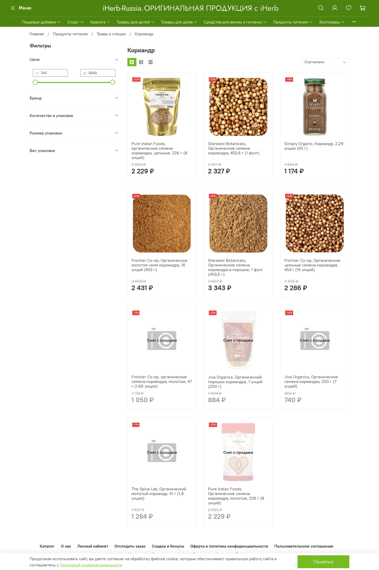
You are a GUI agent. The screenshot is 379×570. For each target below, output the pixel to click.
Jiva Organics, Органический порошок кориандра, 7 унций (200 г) (235, 381)
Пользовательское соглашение (303, 546)
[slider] (35, 82)
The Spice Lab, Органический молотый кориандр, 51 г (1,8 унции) (158, 493)
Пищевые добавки (39, 21)
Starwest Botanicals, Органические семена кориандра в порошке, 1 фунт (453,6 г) (235, 267)
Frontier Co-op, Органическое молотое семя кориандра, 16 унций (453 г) (159, 265)
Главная (37, 33)
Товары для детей (133, 21)
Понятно (323, 561)
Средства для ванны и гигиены (233, 21)
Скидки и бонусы (168, 546)
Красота (97, 21)
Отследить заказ (130, 546)
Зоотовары (329, 21)
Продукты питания (290, 21)
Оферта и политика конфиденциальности (229, 546)
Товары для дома (177, 21)
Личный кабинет (92, 546)
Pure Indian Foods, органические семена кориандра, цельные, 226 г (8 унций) (159, 150)
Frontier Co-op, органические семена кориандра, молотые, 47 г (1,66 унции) (161, 381)
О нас (66, 546)
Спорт (73, 21)
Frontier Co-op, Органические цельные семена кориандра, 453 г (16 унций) (312, 265)
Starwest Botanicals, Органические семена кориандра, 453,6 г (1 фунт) (233, 148)
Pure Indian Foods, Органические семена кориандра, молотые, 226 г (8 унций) (236, 495)
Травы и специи (111, 33)
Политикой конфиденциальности (91, 564)
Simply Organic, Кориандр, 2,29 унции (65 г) (313, 146)
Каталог (47, 546)
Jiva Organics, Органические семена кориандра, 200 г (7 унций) (311, 381)
